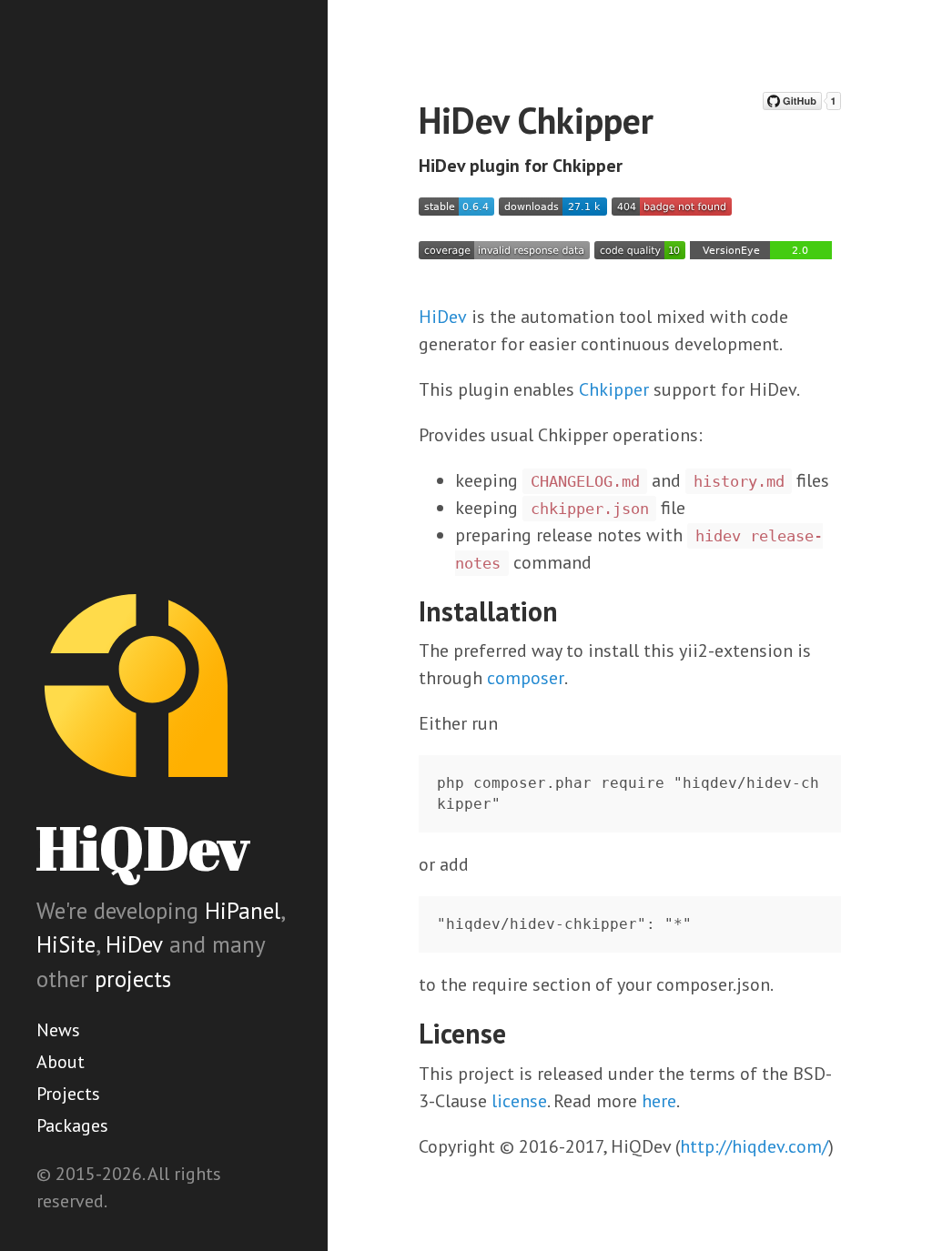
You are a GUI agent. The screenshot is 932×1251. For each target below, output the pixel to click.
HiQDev (142, 847)
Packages (72, 1125)
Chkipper (614, 389)
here (659, 1101)
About (60, 1062)
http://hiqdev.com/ (754, 1146)
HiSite (66, 944)
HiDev (134, 944)
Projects (68, 1093)
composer (525, 678)
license (519, 1101)
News (58, 1030)
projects (133, 979)
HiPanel (242, 910)
